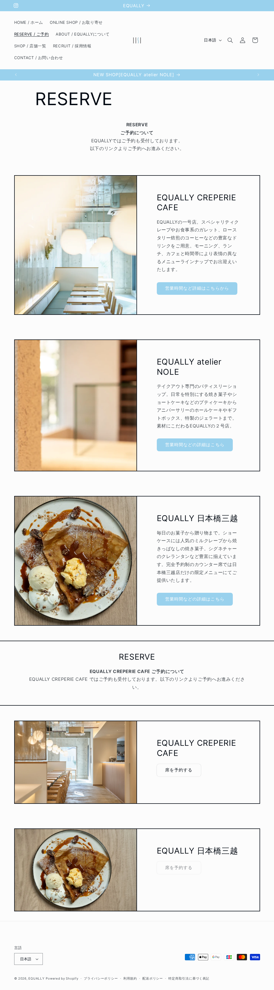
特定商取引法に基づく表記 (188, 978)
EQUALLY (36, 978)
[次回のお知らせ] (258, 74)
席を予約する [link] (178, 867)
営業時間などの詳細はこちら (194, 444)
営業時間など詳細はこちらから (197, 288)
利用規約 (130, 978)
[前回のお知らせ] (16, 74)
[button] (230, 40)
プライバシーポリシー (101, 978)
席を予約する (178, 770)
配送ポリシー (152, 978)
